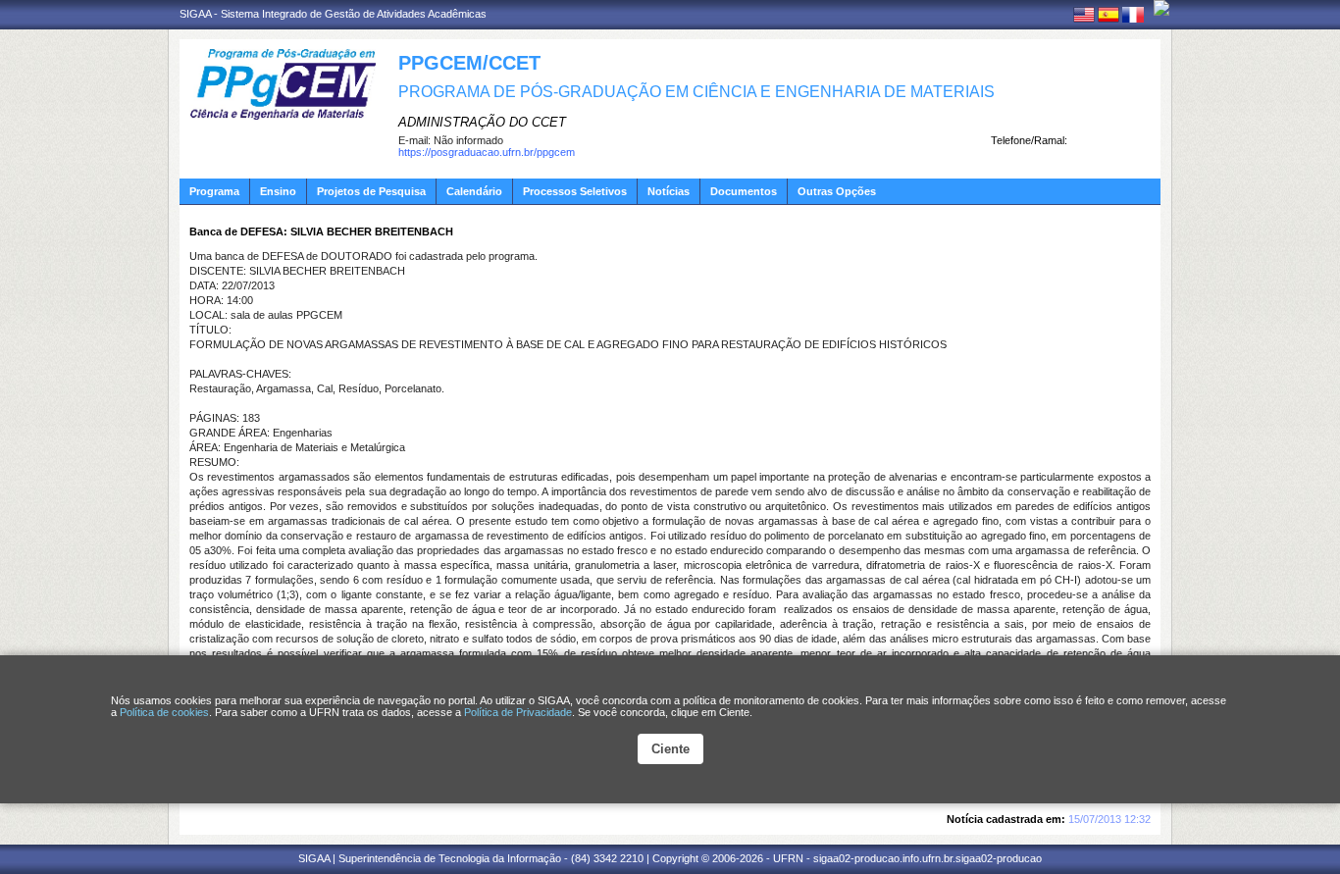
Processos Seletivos (575, 191)
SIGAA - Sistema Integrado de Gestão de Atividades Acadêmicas (333, 14)
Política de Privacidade (518, 712)
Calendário (474, 191)
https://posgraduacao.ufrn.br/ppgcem (486, 152)
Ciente (670, 749)
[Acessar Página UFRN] (1161, 8)
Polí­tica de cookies (164, 712)
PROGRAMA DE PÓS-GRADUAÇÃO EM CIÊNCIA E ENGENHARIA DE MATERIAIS (696, 91)
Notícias (668, 191)
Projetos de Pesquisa (371, 191)
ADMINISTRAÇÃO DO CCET (482, 122)
